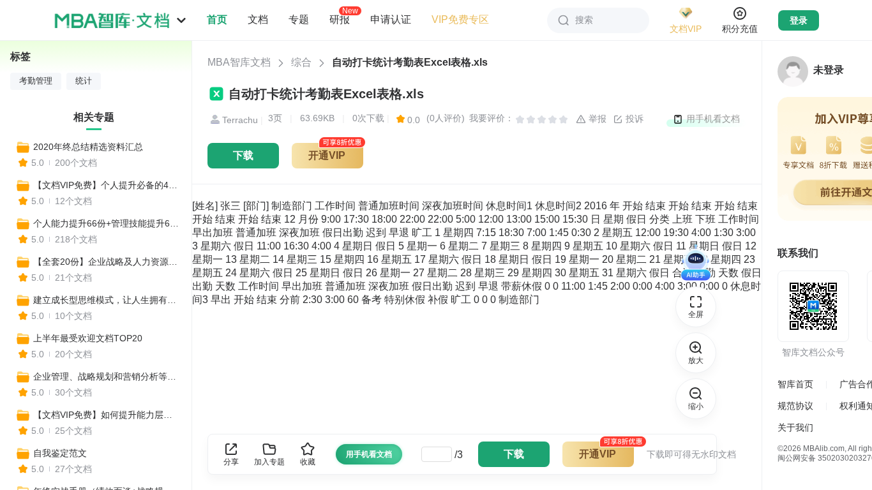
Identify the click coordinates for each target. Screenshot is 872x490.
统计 (83, 81)
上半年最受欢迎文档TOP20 (87, 338)
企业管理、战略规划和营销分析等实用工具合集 (106, 376)
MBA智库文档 (239, 62)
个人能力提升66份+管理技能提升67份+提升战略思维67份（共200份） (106, 223)
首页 (217, 19)
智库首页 (795, 384)
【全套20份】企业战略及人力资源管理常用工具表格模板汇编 (106, 261)
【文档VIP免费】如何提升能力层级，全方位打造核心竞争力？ (106, 415)
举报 (596, 119)
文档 (258, 19)
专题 (299, 19)
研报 (339, 19)
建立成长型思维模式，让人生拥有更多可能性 (106, 300)
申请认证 (390, 19)
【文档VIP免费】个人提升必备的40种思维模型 (106, 185)
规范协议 (795, 406)
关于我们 (795, 427)
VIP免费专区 (460, 19)
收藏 (307, 461)
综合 (301, 62)
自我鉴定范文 (60, 453)
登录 (799, 20)
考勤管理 (35, 81)
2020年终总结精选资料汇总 (88, 147)
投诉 (633, 119)
